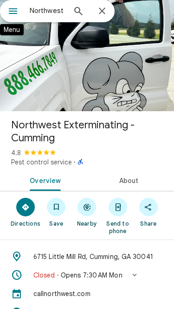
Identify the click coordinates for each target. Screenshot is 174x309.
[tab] (43, 180)
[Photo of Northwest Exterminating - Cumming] (87, 55)
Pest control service (41, 162)
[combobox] (47, 10)
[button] (87, 275)
